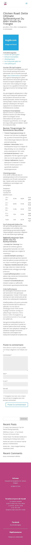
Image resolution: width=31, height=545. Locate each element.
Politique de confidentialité (15, 537)
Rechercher (24, 419)
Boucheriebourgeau (15, 525)
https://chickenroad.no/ (13, 75)
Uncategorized (22, 27)
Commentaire (7, 355)
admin (7, 27)
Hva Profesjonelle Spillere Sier (12, 61)
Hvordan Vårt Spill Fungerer (11, 54)
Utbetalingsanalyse (9, 59)
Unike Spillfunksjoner (10, 63)
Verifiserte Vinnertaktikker (11, 57)
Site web (5, 388)
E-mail (5, 381)
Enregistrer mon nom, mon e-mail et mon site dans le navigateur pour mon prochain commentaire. (14, 398)
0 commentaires (7, 29)
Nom (5, 373)
